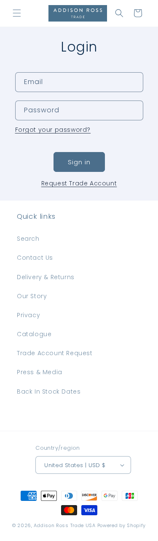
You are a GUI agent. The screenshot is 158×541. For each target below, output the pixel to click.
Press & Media (39, 372)
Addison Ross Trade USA (64, 525)
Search (28, 238)
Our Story (32, 296)
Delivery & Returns (46, 277)
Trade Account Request (55, 353)
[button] (17, 13)
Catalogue (34, 334)
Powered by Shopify (121, 525)
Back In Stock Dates (48, 391)
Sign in (79, 162)
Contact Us (35, 257)
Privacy (28, 315)
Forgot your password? (53, 129)
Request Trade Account (79, 183)
